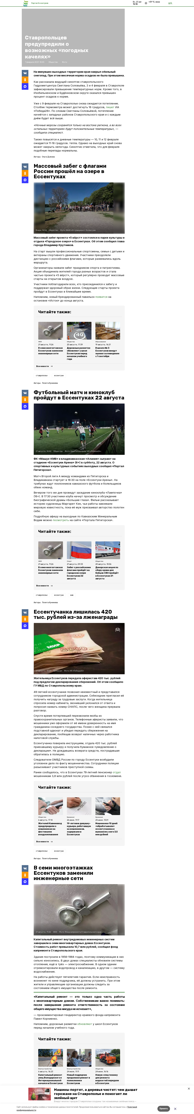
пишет (110, 107)
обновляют (84, 1024)
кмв (71, 595)
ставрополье (42, 375)
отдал (117, 772)
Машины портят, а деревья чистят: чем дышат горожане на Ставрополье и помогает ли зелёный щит (96, 1094)
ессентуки (59, 375)
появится (101, 296)
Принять (164, 1109)
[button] (39, 1094)
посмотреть (61, 520)
